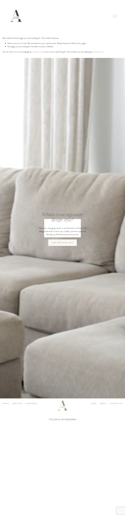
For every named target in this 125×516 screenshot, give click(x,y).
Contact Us (116, 404)
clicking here (37, 51)
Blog (94, 404)
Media (103, 404)
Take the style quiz (62, 243)
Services (17, 404)
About (5, 404)
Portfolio (31, 404)
